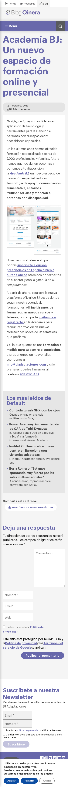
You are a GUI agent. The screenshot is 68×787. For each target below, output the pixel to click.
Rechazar (29, 780)
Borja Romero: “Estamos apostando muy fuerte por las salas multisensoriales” (31, 472)
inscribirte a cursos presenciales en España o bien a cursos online (30, 270)
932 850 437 (29, 374)
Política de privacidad (21, 643)
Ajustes (47, 780)
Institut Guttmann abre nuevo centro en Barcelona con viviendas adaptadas (31, 450)
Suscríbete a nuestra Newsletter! (32, 507)
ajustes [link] (48, 773)
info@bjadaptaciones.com (26, 364)
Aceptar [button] (11, 780)
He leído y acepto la (23, 629)
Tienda (12, 3)
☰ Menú (11, 26)
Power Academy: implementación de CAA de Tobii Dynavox (34, 426)
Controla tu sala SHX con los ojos (34, 410)
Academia (29, 3)
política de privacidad (27, 730)
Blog (45, 3)
